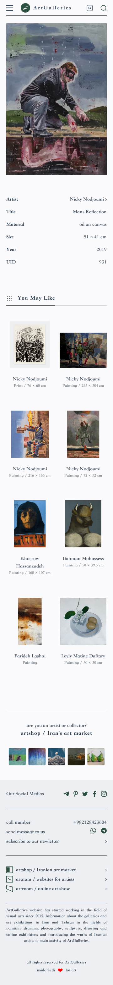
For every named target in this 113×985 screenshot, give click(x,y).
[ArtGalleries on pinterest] (75, 794)
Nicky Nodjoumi (87, 199)
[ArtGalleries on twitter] (85, 794)
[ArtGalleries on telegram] (66, 794)
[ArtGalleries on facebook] (94, 794)
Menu (9, 8)
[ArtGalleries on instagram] (104, 794)
